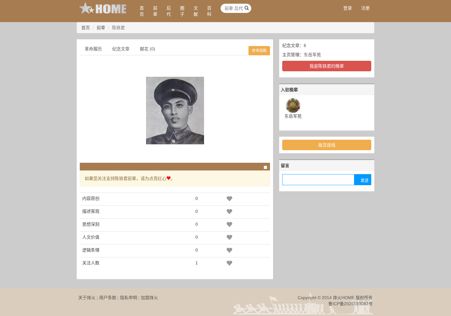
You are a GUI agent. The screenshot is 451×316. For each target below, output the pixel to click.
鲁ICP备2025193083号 (350, 303)
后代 (169, 11)
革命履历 (93, 48)
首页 (142, 11)
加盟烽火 (149, 297)
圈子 (182, 11)
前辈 (155, 11)
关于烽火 (86, 297)
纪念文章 (120, 48)
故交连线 (326, 144)
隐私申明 (128, 297)
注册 (365, 8)
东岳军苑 (312, 54)
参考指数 (259, 51)
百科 (209, 11)
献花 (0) (147, 48)
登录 (347, 8)
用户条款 (107, 297)
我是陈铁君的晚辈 (327, 66)
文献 (196, 11)
